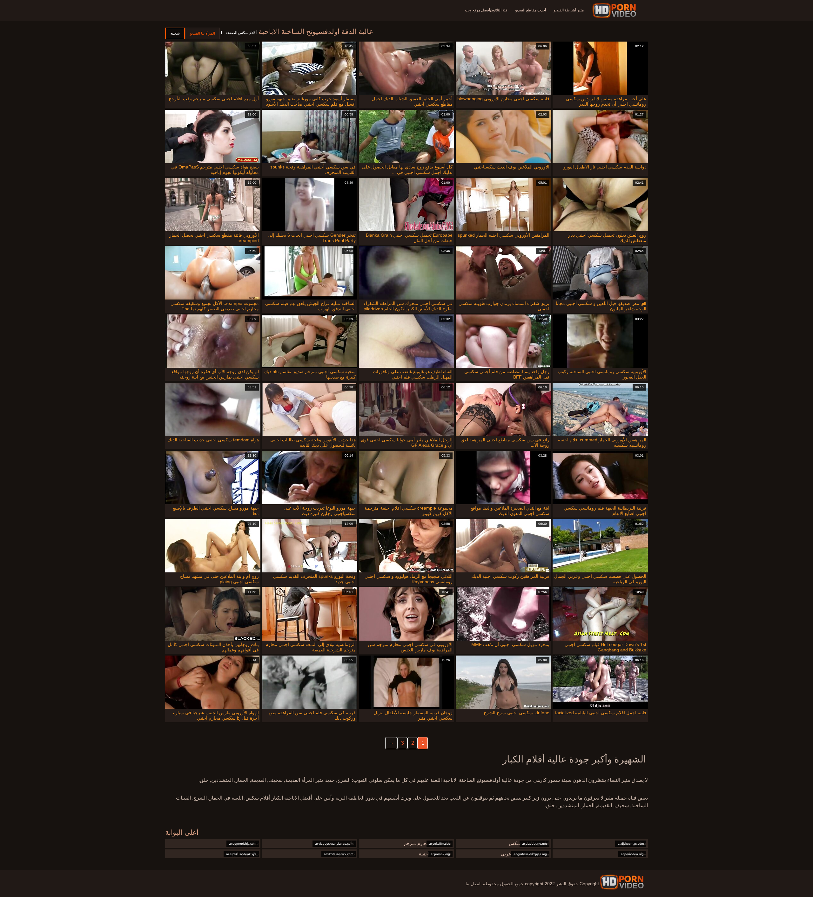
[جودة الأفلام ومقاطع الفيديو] (622, 882)
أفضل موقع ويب (477, 10)
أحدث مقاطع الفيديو (530, 10)
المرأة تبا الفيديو (202, 33)
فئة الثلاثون (498, 10)
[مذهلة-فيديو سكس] (615, 10)
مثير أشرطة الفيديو (569, 10)
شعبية (175, 33)
